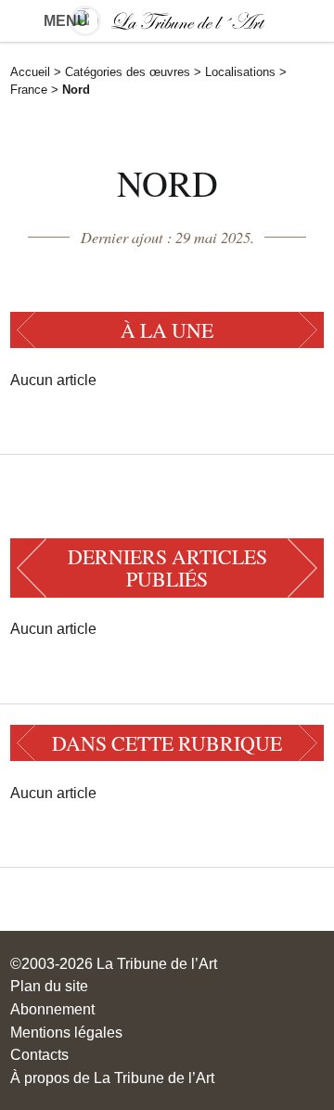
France (28, 90)
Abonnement (52, 1008)
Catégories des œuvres (127, 72)
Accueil (30, 72)
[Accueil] (166, 21)
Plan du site (49, 985)
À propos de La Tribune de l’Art (112, 1077)
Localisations (240, 72)
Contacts (39, 1054)
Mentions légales (66, 1032)
